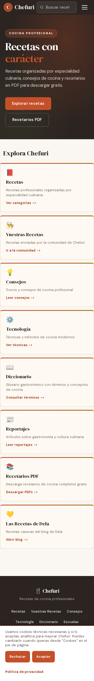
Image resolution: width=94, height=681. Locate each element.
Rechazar (17, 656)
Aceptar (43, 656)
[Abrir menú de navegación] (84, 7)
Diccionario (48, 622)
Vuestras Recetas (46, 611)
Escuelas (71, 622)
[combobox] (57, 7)
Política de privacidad (24, 672)
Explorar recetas (28, 103)
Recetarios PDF (27, 119)
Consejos (75, 611)
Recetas (18, 611)
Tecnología (24, 622)
